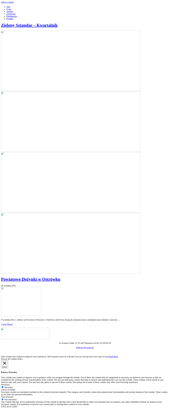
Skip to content (7, 2)
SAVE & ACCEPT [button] (9, 407)
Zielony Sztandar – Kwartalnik (29, 25)
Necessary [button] (5, 384)
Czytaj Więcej (7, 324)
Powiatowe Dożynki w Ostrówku (30, 279)
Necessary (8, 387)
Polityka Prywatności (85, 347)
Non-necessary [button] (7, 397)
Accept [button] (105, 356)
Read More (113, 356)
